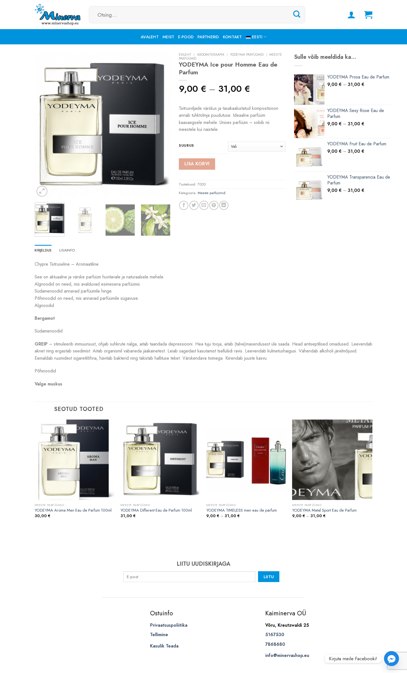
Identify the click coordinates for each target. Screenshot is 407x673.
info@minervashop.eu (287, 655)
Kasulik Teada (164, 646)
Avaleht (150, 37)
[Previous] (44, 125)
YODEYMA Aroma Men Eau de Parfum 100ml (73, 510)
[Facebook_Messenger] (391, 658)
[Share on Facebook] (183, 205)
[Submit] (297, 14)
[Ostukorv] (368, 14)
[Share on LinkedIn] (223, 205)
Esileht (185, 54)
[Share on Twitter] (194, 205)
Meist (168, 37)
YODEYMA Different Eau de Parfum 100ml (156, 510)
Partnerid (208, 37)
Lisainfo (67, 250)
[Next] (161, 125)
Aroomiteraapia (210, 54)
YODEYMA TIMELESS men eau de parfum (241, 510)
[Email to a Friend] (203, 205)
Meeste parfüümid (211, 192)
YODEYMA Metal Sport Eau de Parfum (324, 510)
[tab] (43, 250)
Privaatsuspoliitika (168, 625)
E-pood (186, 37)
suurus (186, 146)
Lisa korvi (197, 164)
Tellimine (159, 634)
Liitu (269, 576)
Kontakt (232, 37)
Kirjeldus (43, 250)
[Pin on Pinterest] (213, 205)
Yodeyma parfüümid (247, 54)
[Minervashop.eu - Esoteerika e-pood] (58, 14)
